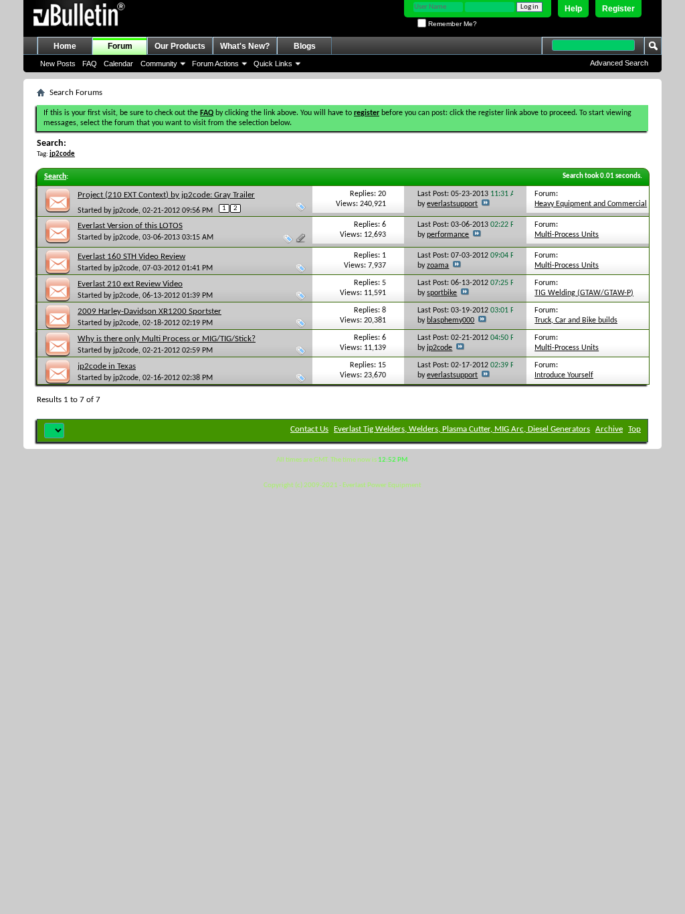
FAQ (89, 64)
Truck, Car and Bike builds (575, 320)
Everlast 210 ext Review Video (130, 284)
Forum (120, 46)
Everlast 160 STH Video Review (131, 256)
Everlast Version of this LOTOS (130, 225)
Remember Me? (451, 23)
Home (65, 46)
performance (448, 235)
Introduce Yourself (563, 375)
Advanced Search (619, 63)
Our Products (180, 46)
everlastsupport (452, 204)
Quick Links (273, 64)
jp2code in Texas (107, 366)
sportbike (442, 293)
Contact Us (309, 429)
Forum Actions (215, 64)
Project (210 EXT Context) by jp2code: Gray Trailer (166, 195)
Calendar (118, 64)
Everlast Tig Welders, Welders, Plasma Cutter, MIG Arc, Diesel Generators (462, 429)
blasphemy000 (450, 320)
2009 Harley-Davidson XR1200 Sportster (149, 311)
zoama (438, 266)
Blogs (305, 46)
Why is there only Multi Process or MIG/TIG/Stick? (167, 339)
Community (158, 64)
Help (573, 8)
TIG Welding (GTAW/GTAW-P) (583, 293)
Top (634, 429)
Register (618, 8)
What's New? (245, 46)
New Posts (58, 64)
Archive (609, 429)
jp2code (125, 211)
